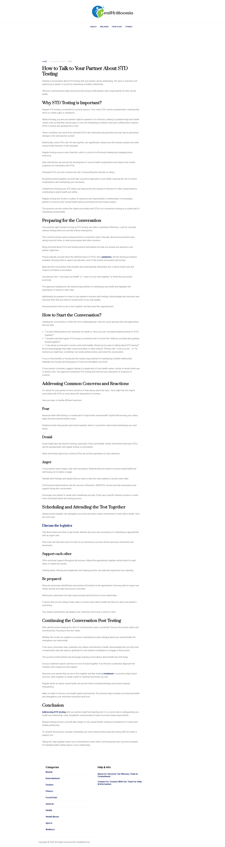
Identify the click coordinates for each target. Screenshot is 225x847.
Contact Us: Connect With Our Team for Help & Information (120, 782)
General (50, 804)
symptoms (106, 257)
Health (93, 27)
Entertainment (53, 778)
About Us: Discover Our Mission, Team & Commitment (118, 775)
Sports (49, 823)
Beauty (49, 772)
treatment (109, 673)
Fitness (128, 27)
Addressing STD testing (54, 712)
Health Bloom (52, 816)
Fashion (49, 785)
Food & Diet (117, 27)
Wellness (104, 27)
